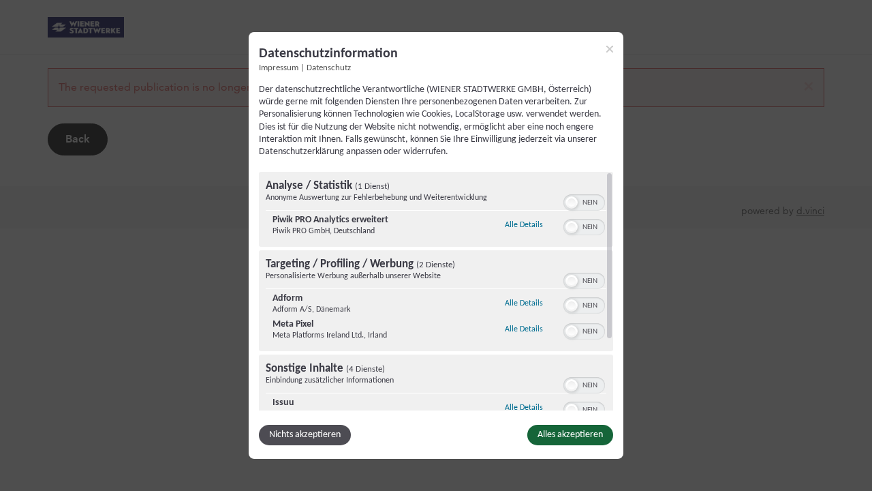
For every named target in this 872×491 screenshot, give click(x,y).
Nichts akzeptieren (305, 435)
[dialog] (436, 245)
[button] (571, 202)
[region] (436, 291)
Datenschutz (329, 68)
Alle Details (524, 224)
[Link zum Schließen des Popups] (609, 49)
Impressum (278, 68)
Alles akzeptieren (570, 435)
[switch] (584, 201)
